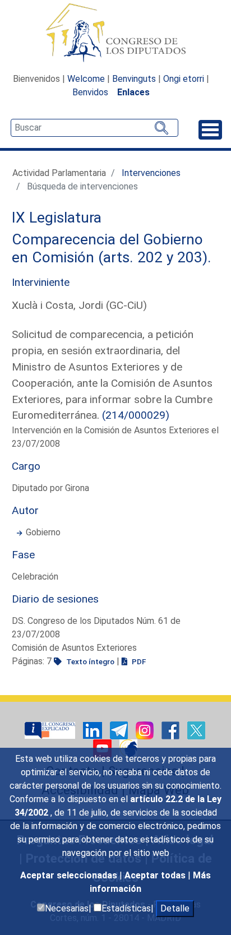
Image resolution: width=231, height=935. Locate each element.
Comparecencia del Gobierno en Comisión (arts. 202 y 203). (111, 248)
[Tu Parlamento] (51, 730)
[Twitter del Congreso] (196, 730)
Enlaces (133, 92)
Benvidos (90, 92)
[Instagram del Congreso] (146, 730)
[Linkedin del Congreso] (93, 730)
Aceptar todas (156, 875)
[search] (94, 128)
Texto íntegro (89, 661)
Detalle (175, 908)
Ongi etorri (183, 78)
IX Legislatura (56, 217)
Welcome (86, 78)
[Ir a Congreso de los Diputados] (115, 32)
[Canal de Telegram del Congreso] (120, 730)
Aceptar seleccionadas (69, 875)
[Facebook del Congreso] (171, 730)
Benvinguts (134, 78)
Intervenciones (151, 173)
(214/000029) (135, 415)
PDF (138, 661)
